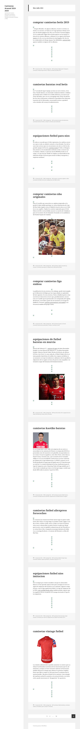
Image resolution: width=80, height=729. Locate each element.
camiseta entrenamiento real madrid (55, 302)
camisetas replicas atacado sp (60, 265)
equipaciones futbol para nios (51, 135)
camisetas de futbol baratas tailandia (41, 496)
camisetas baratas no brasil (60, 323)
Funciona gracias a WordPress (39, 725)
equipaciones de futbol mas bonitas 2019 (56, 617)
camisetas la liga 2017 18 (54, 559)
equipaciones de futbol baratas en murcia (47, 341)
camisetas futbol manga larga (60, 558)
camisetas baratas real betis (50, 84)
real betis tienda (53, 148)
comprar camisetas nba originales (47, 195)
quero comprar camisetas (47, 706)
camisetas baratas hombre (39, 121)
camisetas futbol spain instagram (61, 69)
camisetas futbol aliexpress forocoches (50, 512)
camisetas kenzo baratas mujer (60, 616)
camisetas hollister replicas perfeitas (41, 559)
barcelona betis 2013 (58, 412)
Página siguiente (73, 716)
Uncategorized (48, 69)
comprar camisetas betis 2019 (51, 22)
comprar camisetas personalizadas (52, 121)
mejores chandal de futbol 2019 (54, 70)
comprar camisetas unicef (54, 325)
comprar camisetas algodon (60, 178)
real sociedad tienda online (45, 590)
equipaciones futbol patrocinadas (54, 267)
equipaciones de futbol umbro (53, 180)
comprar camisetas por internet (40, 617)
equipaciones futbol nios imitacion (48, 575)
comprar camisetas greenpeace (40, 267)
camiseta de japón (53, 348)
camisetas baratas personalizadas (40, 325)
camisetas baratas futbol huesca (61, 495)
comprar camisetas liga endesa (47, 283)
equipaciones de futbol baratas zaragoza (58, 496)
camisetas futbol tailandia (59, 705)
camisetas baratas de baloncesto (61, 120)
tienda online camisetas (46, 414)
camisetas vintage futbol (48, 631)
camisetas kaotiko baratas (49, 428)
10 (56, 716)
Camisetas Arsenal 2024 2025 (10, 8)
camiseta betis (66, 40)
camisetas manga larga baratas (40, 70)
